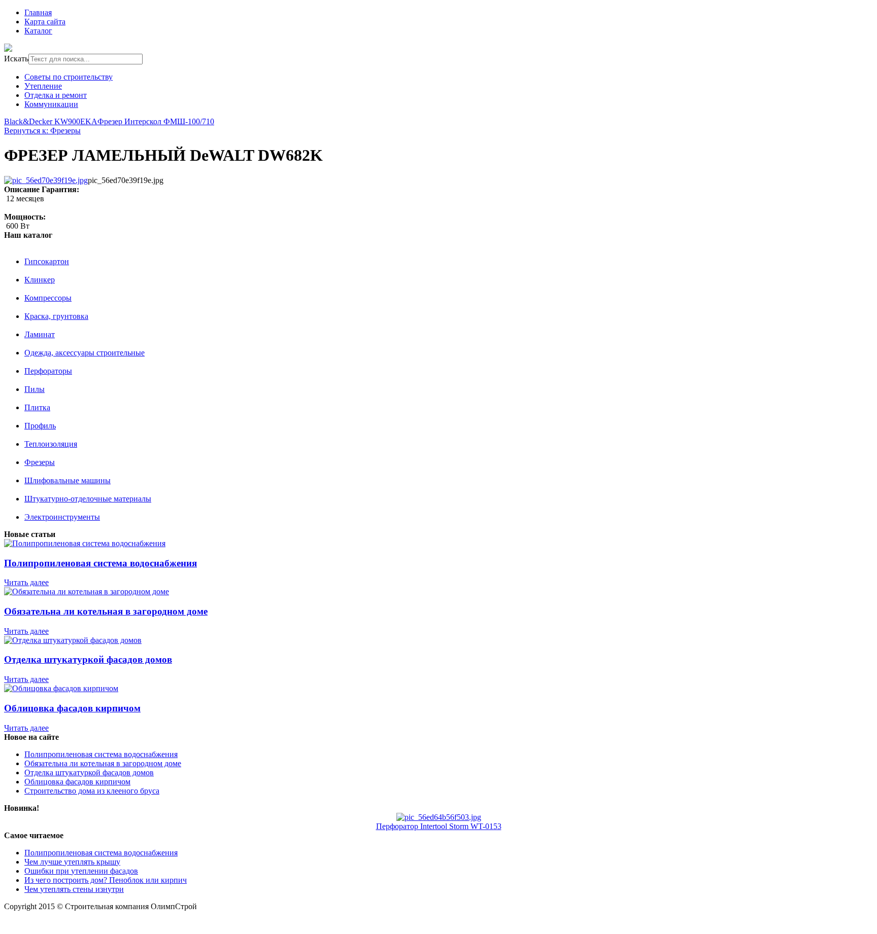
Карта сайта (44, 21)
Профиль (40, 425)
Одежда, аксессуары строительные (84, 352)
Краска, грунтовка (56, 316)
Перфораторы (48, 371)
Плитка (37, 407)
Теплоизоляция (50, 444)
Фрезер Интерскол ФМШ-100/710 (155, 121)
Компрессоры (48, 298)
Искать (16, 58)
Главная (38, 12)
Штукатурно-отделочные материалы (87, 498)
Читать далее (26, 582)
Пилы (34, 389)
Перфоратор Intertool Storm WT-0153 (438, 826)
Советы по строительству (68, 77)
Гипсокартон (46, 261)
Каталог (38, 30)
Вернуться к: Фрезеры (42, 130)
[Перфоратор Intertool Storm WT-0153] (438, 817)
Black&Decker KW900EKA (50, 121)
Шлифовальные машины (67, 480)
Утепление (43, 86)
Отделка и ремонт (55, 95)
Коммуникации (51, 104)
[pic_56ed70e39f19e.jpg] (46, 180)
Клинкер (39, 279)
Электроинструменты (62, 517)
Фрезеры (39, 462)
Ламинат (39, 334)
